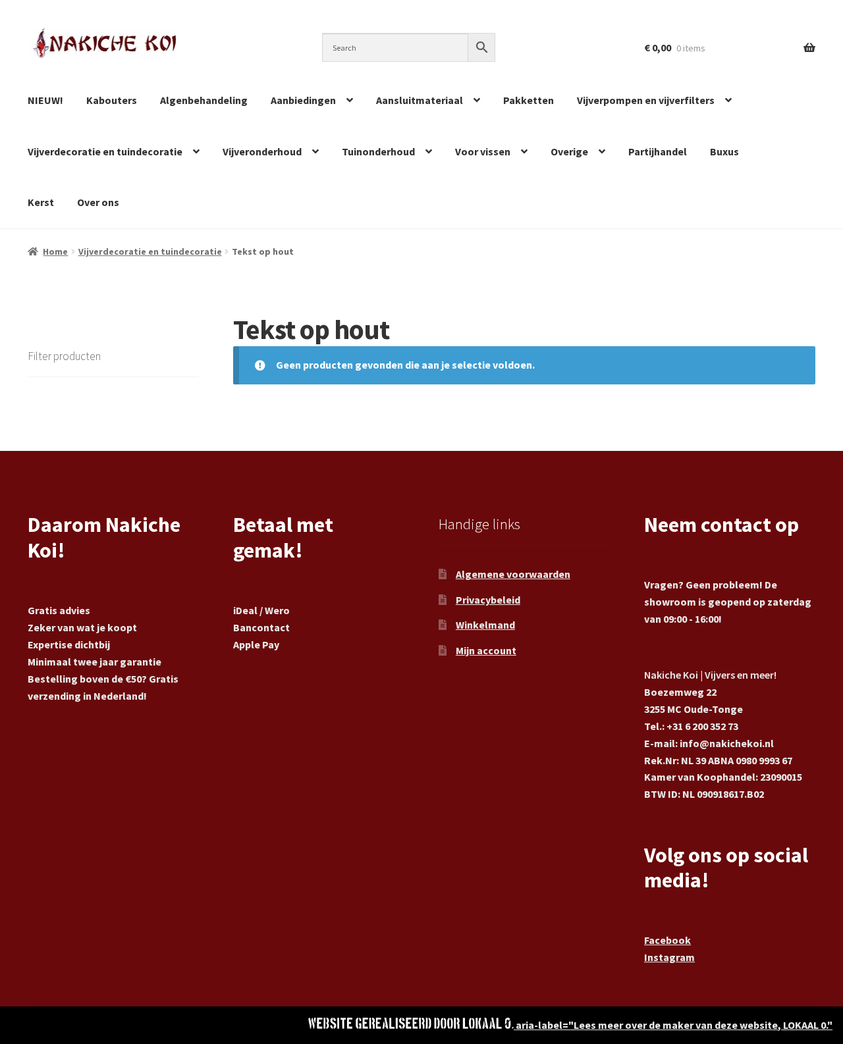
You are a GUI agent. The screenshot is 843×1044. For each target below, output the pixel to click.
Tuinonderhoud (378, 151)
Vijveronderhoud (262, 151)
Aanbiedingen (303, 100)
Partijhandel (657, 151)
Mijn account (486, 650)
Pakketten (528, 100)
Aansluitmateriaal (419, 100)
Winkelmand (485, 624)
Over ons (98, 202)
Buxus (724, 151)
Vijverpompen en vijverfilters (646, 100)
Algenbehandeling (204, 100)
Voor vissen (482, 151)
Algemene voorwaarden (513, 574)
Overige (569, 151)
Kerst (41, 202)
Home (55, 251)
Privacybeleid (488, 599)
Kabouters (111, 100)
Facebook (667, 940)
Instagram (669, 957)
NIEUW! (45, 100)
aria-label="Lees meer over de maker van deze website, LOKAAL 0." (673, 1024)
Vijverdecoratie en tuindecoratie (105, 151)
